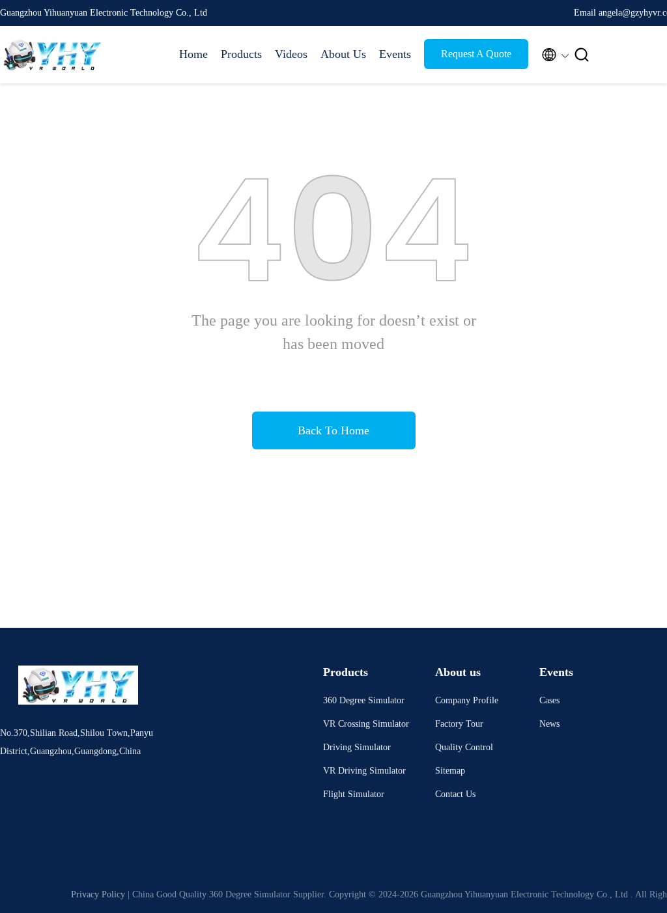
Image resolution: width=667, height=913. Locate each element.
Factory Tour (459, 724)
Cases (549, 700)
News (549, 724)
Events (395, 54)
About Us (343, 54)
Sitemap (450, 771)
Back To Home (333, 430)
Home (193, 54)
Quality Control (464, 747)
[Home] (52, 54)
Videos (291, 54)
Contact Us (455, 794)
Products (241, 54)
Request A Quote (476, 53)
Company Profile (466, 700)
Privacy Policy (98, 894)
